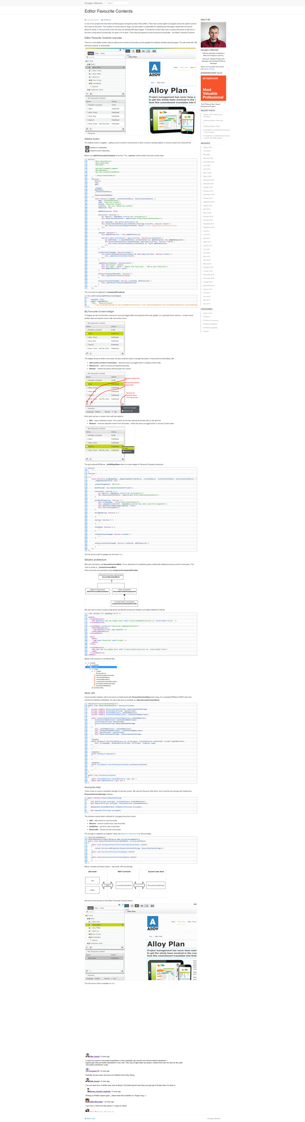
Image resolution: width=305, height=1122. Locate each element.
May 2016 (206, 256)
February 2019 (208, 191)
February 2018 (208, 216)
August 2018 (207, 205)
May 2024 (206, 154)
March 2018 (207, 213)
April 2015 (206, 304)
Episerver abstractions (129, 833)
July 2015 (206, 293)
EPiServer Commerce (210, 320)
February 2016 (208, 267)
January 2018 (208, 220)
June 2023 (206, 165)
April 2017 (206, 238)
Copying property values (211, 126)
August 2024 (207, 147)
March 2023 (207, 173)
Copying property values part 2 (213, 121)
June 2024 (206, 151)
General (206, 331)
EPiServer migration (210, 324)
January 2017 (208, 245)
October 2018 (208, 198)
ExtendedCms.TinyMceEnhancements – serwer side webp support (216, 137)
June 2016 (206, 253)
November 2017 (208, 224)
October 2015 (208, 282)
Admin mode (207, 313)
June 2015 (206, 296)
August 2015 (207, 289)
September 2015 (209, 285)
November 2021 (208, 183)
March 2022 (207, 176)
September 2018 (209, 202)
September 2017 (209, 227)
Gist (113, 983)
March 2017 (207, 242)
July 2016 (206, 249)
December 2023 (208, 162)
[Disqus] (141, 1020)
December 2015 (208, 274)
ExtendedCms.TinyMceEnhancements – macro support (216, 131)
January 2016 (208, 271)
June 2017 (206, 234)
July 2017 (206, 231)
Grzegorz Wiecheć (93, 3)
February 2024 (208, 158)
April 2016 (206, 260)
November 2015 (208, 278)
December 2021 (208, 180)
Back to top (90, 1118)
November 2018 (208, 194)
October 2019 (208, 187)
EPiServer (107, 20)
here (120, 554)
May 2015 (206, 300)
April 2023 (206, 169)
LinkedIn (212, 69)
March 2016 (207, 264)
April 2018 (206, 209)
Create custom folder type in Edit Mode (213, 115)
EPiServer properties (210, 327)
